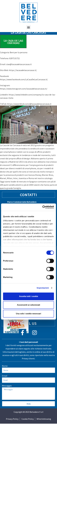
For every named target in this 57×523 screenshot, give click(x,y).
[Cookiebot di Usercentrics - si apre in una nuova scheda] (42, 207)
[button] (28, 27)
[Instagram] (34, 332)
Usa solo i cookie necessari (28, 313)
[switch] (50, 261)
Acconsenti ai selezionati (28, 305)
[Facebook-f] (22, 332)
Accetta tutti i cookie (28, 296)
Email (5, 375)
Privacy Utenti (28, 358)
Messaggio (7, 385)
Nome (5, 366)
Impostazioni (43, 288)
